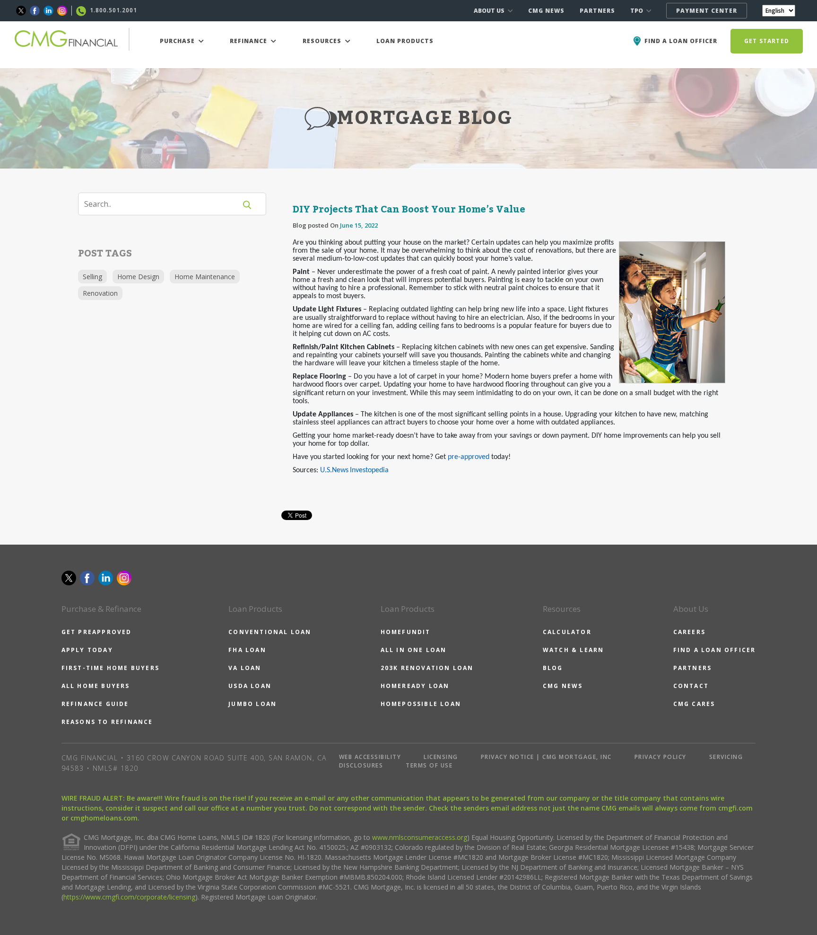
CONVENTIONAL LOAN (269, 632)
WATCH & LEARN (573, 650)
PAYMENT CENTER (706, 11)
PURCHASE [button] (178, 41)
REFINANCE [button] (249, 41)
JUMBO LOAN (252, 704)
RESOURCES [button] (323, 41)
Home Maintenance (204, 276)
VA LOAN (244, 668)
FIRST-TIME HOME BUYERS (110, 668)
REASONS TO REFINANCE (107, 722)
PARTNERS (597, 11)
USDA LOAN (249, 686)
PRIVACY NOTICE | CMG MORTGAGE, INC (546, 757)
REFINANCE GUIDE (95, 704)
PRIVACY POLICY (660, 757)
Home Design (138, 276)
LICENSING (441, 757)
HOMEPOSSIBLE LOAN (421, 704)
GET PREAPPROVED (96, 632)
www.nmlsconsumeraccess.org (419, 837)
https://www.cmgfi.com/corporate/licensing (129, 896)
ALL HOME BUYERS (95, 686)
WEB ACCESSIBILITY (370, 757)
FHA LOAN (247, 650)
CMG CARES (694, 704)
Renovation (100, 293)
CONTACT (691, 686)
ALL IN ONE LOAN (414, 650)
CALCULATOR (567, 632)
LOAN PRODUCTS (405, 41)
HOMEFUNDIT (406, 632)
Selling (92, 276)
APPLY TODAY (87, 650)
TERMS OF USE (429, 765)
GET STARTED (766, 41)
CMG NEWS (546, 11)
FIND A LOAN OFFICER (714, 650)
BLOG (553, 668)
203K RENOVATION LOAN (427, 668)
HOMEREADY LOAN (415, 686)
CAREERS (689, 632)
